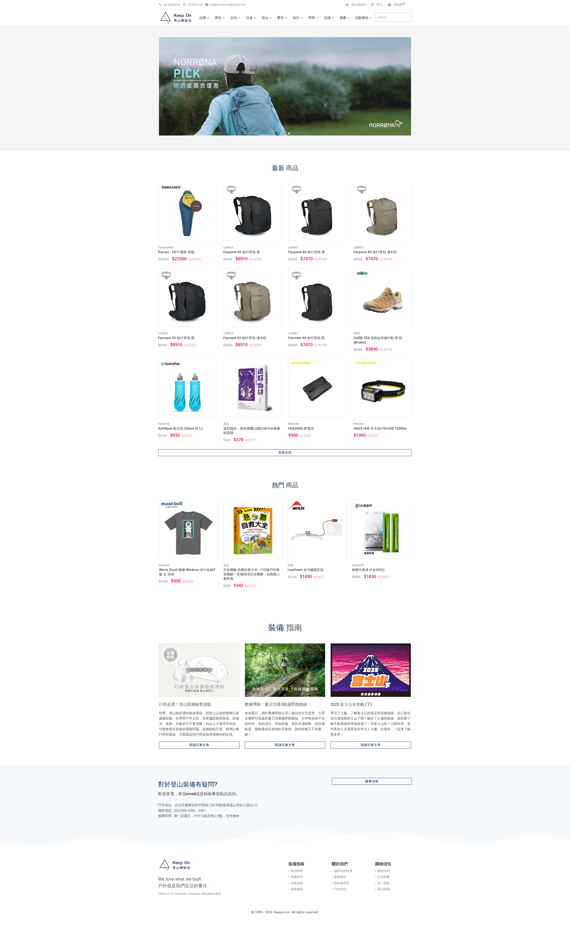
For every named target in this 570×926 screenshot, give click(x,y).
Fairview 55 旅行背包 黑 (176, 338)
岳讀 (327, 18)
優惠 (343, 18)
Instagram (194, 893)
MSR (290, 565)
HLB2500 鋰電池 (301, 429)
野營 (311, 18)
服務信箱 (372, 781)
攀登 (280, 18)
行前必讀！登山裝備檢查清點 (185, 704)
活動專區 (361, 18)
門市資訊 (340, 889)
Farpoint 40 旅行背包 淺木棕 (375, 252)
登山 (265, 18)
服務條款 (340, 877)
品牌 (202, 18)
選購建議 (297, 889)
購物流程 (383, 871)
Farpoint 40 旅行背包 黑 (306, 252)
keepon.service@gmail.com (228, 4)
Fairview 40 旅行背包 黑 (306, 338)
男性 (218, 18)
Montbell (164, 565)
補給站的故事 (343, 871)
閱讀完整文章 (199, 745)
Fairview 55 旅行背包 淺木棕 (244, 338)
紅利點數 (383, 877)
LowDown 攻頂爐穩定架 (306, 570)
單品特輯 (297, 871)
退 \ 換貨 (383, 883)
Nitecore (293, 423)
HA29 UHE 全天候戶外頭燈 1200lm (380, 429)
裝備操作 (297, 877)
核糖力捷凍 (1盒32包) (368, 570)
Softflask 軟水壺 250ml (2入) (180, 429)
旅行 (296, 18)
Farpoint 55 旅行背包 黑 (241, 252)
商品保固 (383, 889)
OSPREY (228, 247)
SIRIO (357, 333)
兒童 (249, 18)
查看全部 (285, 452)
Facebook (180, 893)
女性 (233, 18)
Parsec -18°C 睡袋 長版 (176, 252)
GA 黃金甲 (358, 565)
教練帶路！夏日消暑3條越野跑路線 (276, 704)
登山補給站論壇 (211, 893)
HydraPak (164, 423)
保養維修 (297, 883)
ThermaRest (165, 247)
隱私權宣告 (342, 883)
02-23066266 (172, 4)
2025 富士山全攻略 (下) (351, 704)
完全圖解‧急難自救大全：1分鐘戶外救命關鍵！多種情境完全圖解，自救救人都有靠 (251, 574)
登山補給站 (358, 4)
